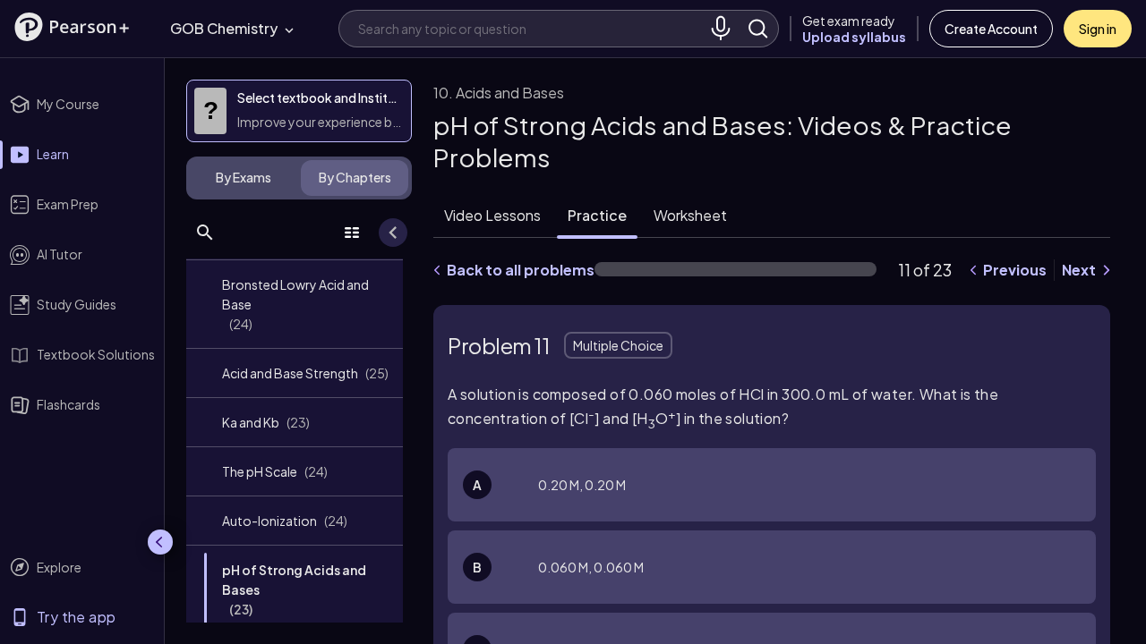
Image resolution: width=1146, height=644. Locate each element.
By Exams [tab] (243, 177)
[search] (758, 28)
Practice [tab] (597, 215)
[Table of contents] (352, 232)
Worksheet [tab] (690, 215)
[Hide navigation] (160, 542)
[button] (71, 27)
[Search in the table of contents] (205, 232)
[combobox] (530, 28)
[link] (294, 304)
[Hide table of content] (393, 232)
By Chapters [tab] (355, 177)
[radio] (772, 484)
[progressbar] (735, 269)
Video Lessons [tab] (492, 215)
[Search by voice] (720, 28)
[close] (782, 585)
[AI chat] (1076, 585)
